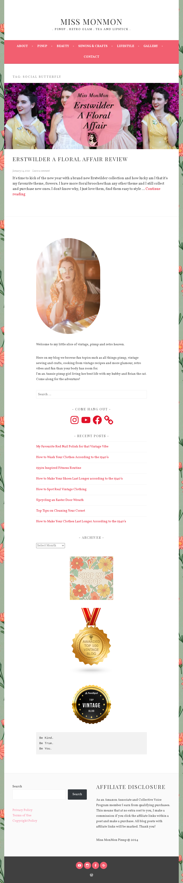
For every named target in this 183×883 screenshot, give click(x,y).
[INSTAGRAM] (87, 865)
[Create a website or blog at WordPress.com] (91, 875)
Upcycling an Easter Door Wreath (60, 500)
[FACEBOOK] (95, 865)
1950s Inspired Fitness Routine (58, 468)
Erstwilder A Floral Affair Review (70, 159)
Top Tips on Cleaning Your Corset (60, 511)
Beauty (63, 46)
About (22, 46)
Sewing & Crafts (93, 46)
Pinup (42, 46)
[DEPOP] (103, 865)
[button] (91, 642)
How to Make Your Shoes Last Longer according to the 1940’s (79, 479)
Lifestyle (125, 46)
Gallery (150, 46)
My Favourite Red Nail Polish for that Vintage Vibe (72, 447)
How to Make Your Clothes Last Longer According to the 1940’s (81, 521)
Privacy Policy (22, 810)
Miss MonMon (91, 21)
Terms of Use (21, 815)
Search (17, 786)
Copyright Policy (24, 821)
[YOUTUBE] (79, 865)
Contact (91, 57)
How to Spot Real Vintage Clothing (61, 489)
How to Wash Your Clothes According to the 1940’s (72, 457)
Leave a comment (41, 171)
